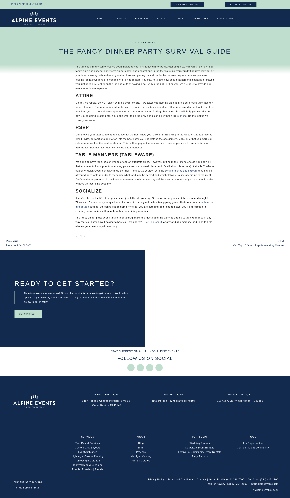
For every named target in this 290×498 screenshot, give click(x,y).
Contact (162, 18)
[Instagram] (131, 367)
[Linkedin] (149, 367)
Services (120, 18)
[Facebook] (140, 367)
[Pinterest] (159, 367)
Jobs (180, 18)
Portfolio (141, 18)
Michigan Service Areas (28, 481)
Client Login (225, 18)
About (101, 18)
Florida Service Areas (27, 487)
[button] (92, 236)
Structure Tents (200, 18)
